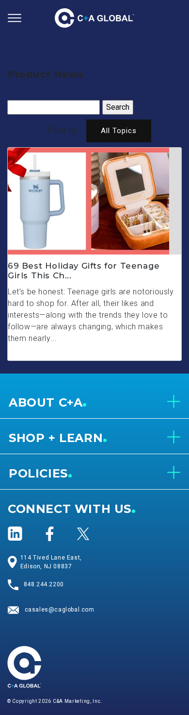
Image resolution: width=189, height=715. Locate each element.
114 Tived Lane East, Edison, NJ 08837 (51, 562)
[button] (14, 18)
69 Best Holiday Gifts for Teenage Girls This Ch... (84, 270)
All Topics (119, 130)
